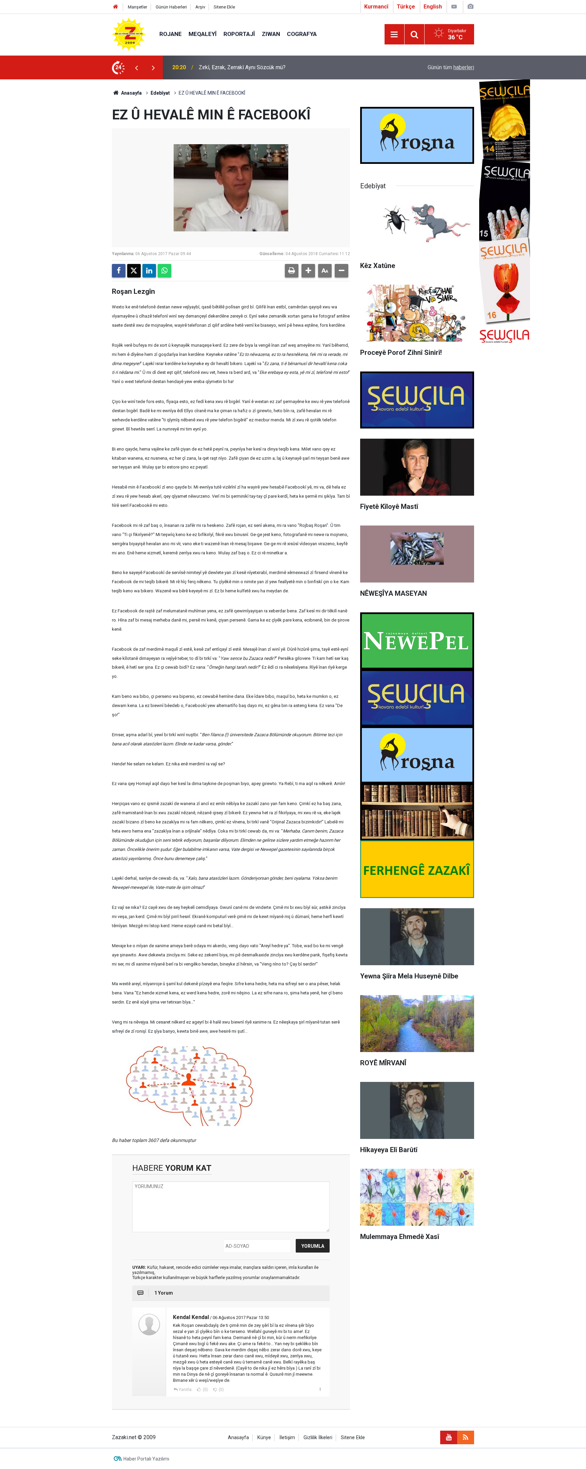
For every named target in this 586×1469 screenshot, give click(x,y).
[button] (308, 271)
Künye (264, 1438)
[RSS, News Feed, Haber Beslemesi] (465, 1437)
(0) (205, 1389)
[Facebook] (118, 271)
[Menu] (394, 34)
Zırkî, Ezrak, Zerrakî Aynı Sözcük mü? (242, 67)
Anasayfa (131, 93)
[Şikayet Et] (320, 1389)
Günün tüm (451, 67)
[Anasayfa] (115, 6)
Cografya (302, 34)
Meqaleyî (203, 34)
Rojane (170, 34)
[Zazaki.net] (129, 34)
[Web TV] (454, 6)
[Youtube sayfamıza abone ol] (448, 1437)
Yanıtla (185, 1389)
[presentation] (136, 67)
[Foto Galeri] (470, 6)
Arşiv (200, 6)
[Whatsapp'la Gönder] (164, 271)
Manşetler (137, 6)
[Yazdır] (291, 271)
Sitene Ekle (224, 6)
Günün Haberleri (171, 6)
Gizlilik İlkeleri (318, 1438)
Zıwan (271, 34)
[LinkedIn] (149, 271)
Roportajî (239, 34)
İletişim (287, 1438)
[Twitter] (134, 271)
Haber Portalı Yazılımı (146, 1459)
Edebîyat (160, 93)
